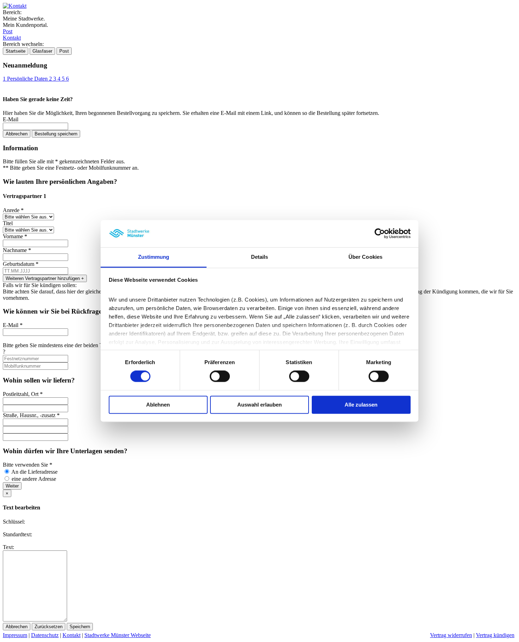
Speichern (80, 626)
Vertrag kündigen (495, 635)
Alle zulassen (361, 405)
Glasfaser (42, 51)
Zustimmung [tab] (153, 257)
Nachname (17, 250)
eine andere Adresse (34, 479)
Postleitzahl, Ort (23, 394)
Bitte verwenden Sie (27, 465)
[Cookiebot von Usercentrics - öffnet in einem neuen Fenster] (380, 233)
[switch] (220, 376)
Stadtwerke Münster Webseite (117, 635)
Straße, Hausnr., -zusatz (31, 415)
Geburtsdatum (20, 264)
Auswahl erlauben (259, 405)
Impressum (15, 635)
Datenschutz (45, 635)
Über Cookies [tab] (365, 257)
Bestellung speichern (56, 133)
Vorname (15, 236)
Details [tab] (259, 257)
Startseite (15, 51)
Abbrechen (17, 133)
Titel (8, 223)
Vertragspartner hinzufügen (45, 278)
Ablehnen (158, 405)
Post (7, 31)
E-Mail (10, 119)
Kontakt (12, 38)
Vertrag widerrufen (451, 635)
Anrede (13, 210)
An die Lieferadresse (34, 472)
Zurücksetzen (48, 626)
